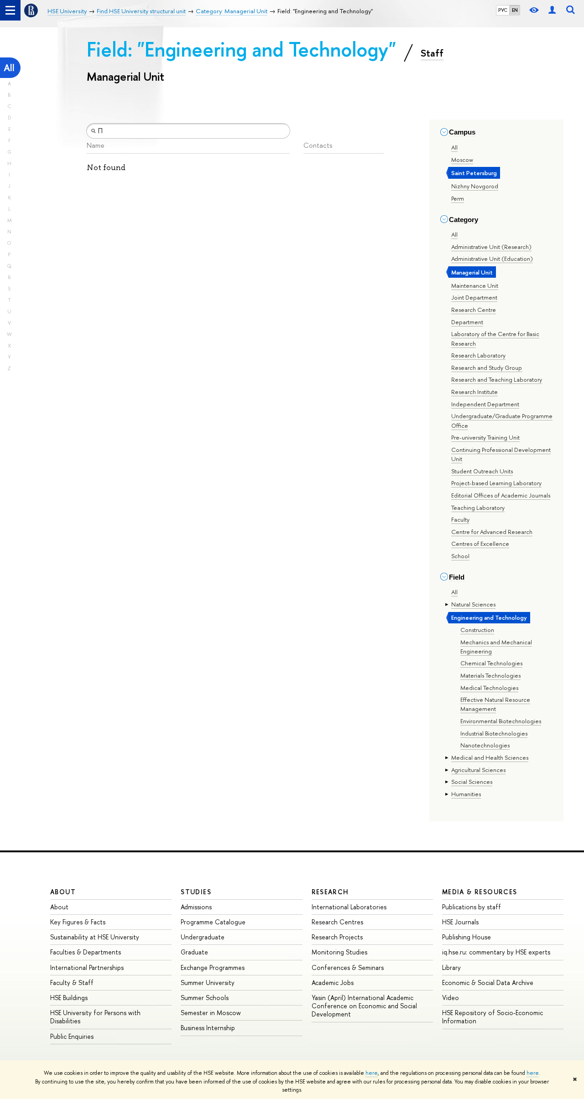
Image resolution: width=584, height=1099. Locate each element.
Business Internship (208, 1027)
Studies (196, 891)
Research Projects (337, 937)
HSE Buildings (69, 997)
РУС (502, 10)
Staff (432, 53)
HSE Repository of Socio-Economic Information (492, 1016)
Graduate (194, 952)
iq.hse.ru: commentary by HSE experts (496, 952)
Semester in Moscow (211, 1012)
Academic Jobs (333, 982)
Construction (477, 630)
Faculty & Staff (72, 982)
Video (450, 997)
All (9, 67)
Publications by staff (471, 906)
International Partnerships (87, 967)
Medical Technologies (489, 688)
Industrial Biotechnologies (493, 733)
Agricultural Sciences (478, 770)
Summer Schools (205, 997)
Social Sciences (471, 782)
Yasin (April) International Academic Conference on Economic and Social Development (364, 1005)
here (371, 1073)
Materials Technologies (490, 675)
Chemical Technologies (491, 663)
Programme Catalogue (213, 922)
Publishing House (466, 937)
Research (330, 891)
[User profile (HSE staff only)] (552, 10)
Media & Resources (479, 891)
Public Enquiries (72, 1036)
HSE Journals (460, 922)
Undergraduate (202, 937)
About (63, 891)
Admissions (196, 906)
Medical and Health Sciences (489, 757)
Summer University (208, 982)
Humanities (466, 794)
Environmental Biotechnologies (500, 721)
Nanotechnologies (485, 745)
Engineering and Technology (489, 617)
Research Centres (337, 922)
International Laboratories (349, 906)
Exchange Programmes (213, 967)
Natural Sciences (473, 604)
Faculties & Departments (85, 952)
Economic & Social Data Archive (487, 982)
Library (451, 967)
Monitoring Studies (339, 952)
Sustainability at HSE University (94, 937)
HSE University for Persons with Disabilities (95, 1016)
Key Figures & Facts (77, 922)
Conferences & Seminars (348, 967)
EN (515, 10)
